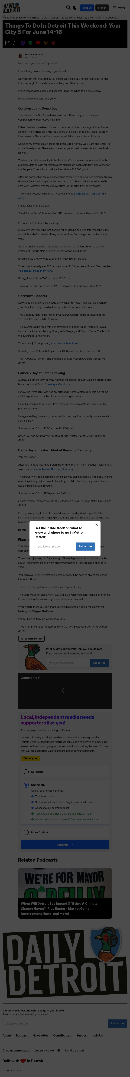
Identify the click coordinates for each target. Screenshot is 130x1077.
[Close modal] (97, 524)
